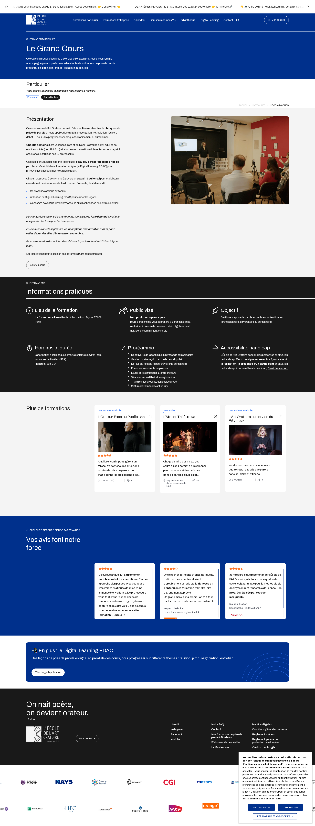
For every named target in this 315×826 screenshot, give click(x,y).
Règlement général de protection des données (265, 741)
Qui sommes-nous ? (162, 20)
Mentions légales (262, 724)
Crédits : (263, 747)
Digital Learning (209, 20)
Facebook (176, 734)
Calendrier (139, 20)
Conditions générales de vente (269, 729)
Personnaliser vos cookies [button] (273, 816)
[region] (157, 105)
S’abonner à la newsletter (225, 742)
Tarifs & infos (50, 97)
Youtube (175, 739)
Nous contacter (87, 738)
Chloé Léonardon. (278, 368)
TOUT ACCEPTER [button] (261, 807)
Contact (227, 20)
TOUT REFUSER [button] (290, 807)
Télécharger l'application (48, 672)
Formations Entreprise (114, 20)
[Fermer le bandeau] (308, 6)
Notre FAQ (217, 724)
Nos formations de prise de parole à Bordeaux (226, 736)
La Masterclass (220, 747)
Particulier (258, 105)
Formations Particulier (84, 20)
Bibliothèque (187, 20)
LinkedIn (175, 724)
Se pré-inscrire (37, 265)
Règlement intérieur (263, 734)
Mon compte (278, 20)
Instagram (177, 729)
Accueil (243, 105)
